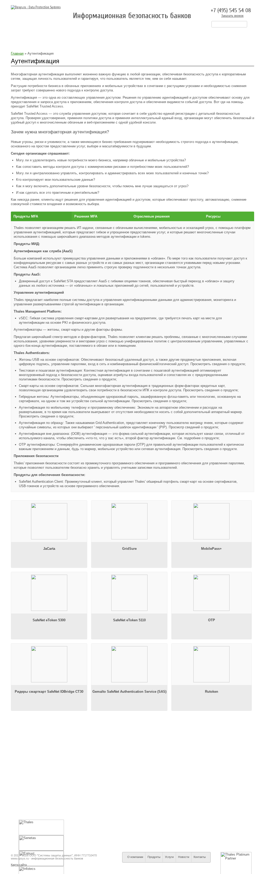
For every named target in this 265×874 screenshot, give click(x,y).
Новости (162, 36)
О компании (76, 36)
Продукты (108, 36)
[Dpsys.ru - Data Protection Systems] (36, 7)
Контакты (190, 36)
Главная (17, 53)
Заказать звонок (232, 16)
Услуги (136, 36)
